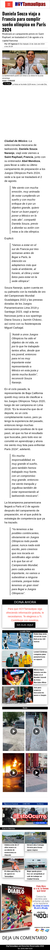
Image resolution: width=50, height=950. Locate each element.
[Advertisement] (25, 111)
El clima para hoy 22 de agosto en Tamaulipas (12, 873)
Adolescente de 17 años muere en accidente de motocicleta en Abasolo (11, 850)
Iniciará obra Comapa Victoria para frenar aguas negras (35, 847)
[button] (13, 731)
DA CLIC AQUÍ (25, 625)
